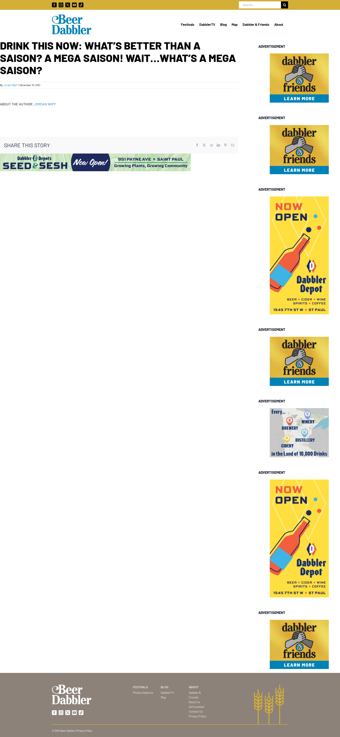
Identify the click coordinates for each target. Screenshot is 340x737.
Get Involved (196, 706)
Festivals (140, 687)
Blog (164, 687)
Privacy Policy (197, 716)
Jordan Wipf (10, 85)
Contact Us (196, 711)
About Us (194, 702)
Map (163, 697)
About (193, 687)
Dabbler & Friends (195, 695)
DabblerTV (167, 692)
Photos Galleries (143, 692)
